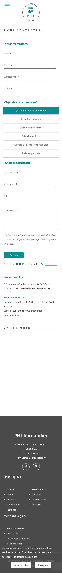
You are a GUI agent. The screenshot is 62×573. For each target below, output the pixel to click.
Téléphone (10, 88)
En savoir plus (21, 565)
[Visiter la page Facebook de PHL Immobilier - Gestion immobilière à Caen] (26, 466)
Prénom (8, 65)
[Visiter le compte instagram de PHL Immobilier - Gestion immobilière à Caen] (36, 466)
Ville (6, 196)
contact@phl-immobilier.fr (35, 288)
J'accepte (43, 565)
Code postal (10, 184)
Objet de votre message (21, 102)
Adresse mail (11, 76)
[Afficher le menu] (7, 5)
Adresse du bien (12, 172)
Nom (7, 53)
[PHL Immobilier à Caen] (31, 13)
